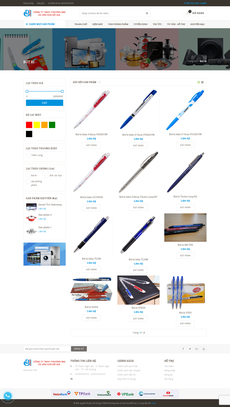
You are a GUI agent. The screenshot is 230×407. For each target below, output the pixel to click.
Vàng (37, 125)
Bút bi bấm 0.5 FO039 (91, 197)
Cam (44, 125)
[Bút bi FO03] (185, 293)
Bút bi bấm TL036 (91, 258)
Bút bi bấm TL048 (138, 259)
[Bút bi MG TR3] (185, 227)
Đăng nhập (28, 3)
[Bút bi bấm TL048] (138, 234)
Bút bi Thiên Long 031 (185, 196)
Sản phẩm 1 (44, 227)
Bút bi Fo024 (91, 306)
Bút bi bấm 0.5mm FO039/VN (91, 134)
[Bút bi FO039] (138, 290)
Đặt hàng (91, 145)
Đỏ (29, 125)
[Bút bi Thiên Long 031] (185, 172)
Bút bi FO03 (185, 312)
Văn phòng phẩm (118, 24)
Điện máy (97, 24)
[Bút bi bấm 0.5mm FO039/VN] (91, 109)
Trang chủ (80, 24)
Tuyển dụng (141, 24)
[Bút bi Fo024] (91, 290)
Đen (29, 134)
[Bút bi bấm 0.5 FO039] (91, 172)
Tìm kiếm (169, 366)
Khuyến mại (197, 24)
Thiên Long (28, 155)
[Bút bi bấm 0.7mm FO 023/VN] (185, 109)
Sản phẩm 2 (45, 214)
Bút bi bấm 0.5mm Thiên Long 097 (138, 196)
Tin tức (157, 24)
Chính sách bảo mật (127, 366)
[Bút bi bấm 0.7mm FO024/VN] (138, 110)
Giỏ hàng (168, 378)
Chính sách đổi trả (126, 374)
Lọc (44, 102)
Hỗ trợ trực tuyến (196, 3)
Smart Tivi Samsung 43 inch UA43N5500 (61, 204)
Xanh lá (52, 125)
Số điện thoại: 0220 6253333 (61, 3)
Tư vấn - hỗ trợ (176, 24)
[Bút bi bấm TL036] (91, 234)
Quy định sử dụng (126, 378)
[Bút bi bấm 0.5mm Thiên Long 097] (138, 172)
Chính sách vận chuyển (128, 370)
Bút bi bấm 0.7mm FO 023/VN (185, 134)
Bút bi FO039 (138, 307)
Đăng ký (41, 3)
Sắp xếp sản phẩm (85, 82)
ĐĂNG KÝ (79, 348)
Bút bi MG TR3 (185, 244)
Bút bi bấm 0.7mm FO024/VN (138, 134)
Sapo (153, 403)
